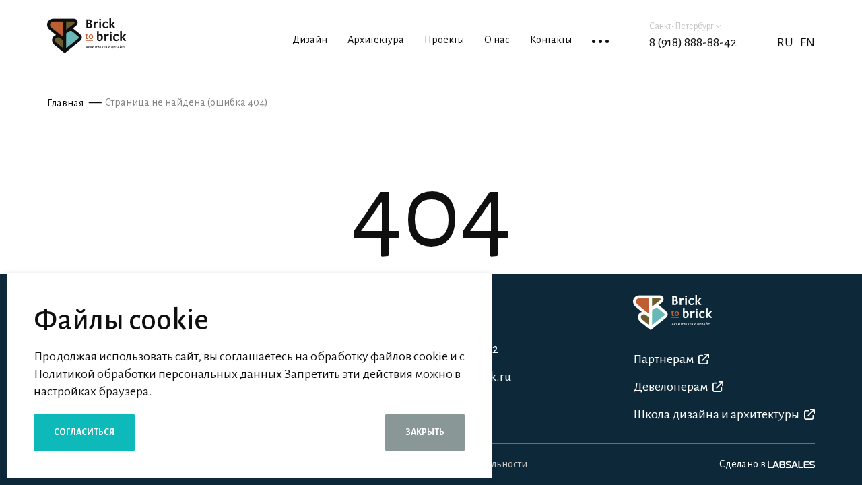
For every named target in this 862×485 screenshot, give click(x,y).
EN (807, 42)
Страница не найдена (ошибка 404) (186, 102)
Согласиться (84, 432)
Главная (65, 103)
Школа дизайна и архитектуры (716, 414)
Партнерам (663, 359)
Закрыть (424, 432)
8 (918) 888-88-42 (693, 42)
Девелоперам (670, 386)
